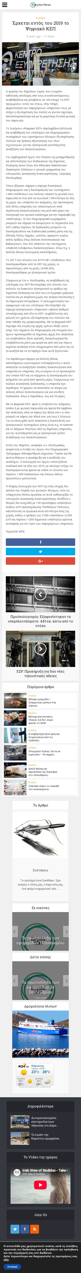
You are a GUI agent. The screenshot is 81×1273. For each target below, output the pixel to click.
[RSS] (34, 1229)
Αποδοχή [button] (12, 1266)
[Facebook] (24, 1229)
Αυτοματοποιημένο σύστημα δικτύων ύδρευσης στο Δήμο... (44, 1121)
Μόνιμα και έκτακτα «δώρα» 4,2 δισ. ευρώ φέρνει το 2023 (40, 720)
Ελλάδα (40, 18)
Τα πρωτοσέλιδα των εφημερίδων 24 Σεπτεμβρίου (40, 987)
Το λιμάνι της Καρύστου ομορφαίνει (45, 1136)
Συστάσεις (40, 870)
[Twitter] (15, 1229)
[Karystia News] (40, 4)
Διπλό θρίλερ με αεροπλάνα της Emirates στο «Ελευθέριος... (42, 772)
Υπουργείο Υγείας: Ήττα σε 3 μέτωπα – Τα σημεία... (44, 753)
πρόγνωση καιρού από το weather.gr (35, 1087)
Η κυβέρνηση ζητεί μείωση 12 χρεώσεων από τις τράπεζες (44, 737)
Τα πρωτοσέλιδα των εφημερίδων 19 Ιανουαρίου (40, 940)
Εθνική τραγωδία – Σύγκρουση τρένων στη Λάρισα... (42, 702)
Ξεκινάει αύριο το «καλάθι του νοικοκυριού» (43, 787)
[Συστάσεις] (39, 836)
